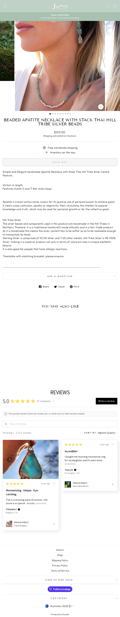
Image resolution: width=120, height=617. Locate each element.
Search (60, 549)
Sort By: (90, 432)
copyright (59, 598)
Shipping (47, 135)
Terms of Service (60, 570)
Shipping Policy (60, 560)
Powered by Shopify (60, 614)
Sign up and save (59, 580)
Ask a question (60, 276)
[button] (53, 401)
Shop (60, 555)
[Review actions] (54, 483)
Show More (41, 503)
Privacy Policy (60, 565)
